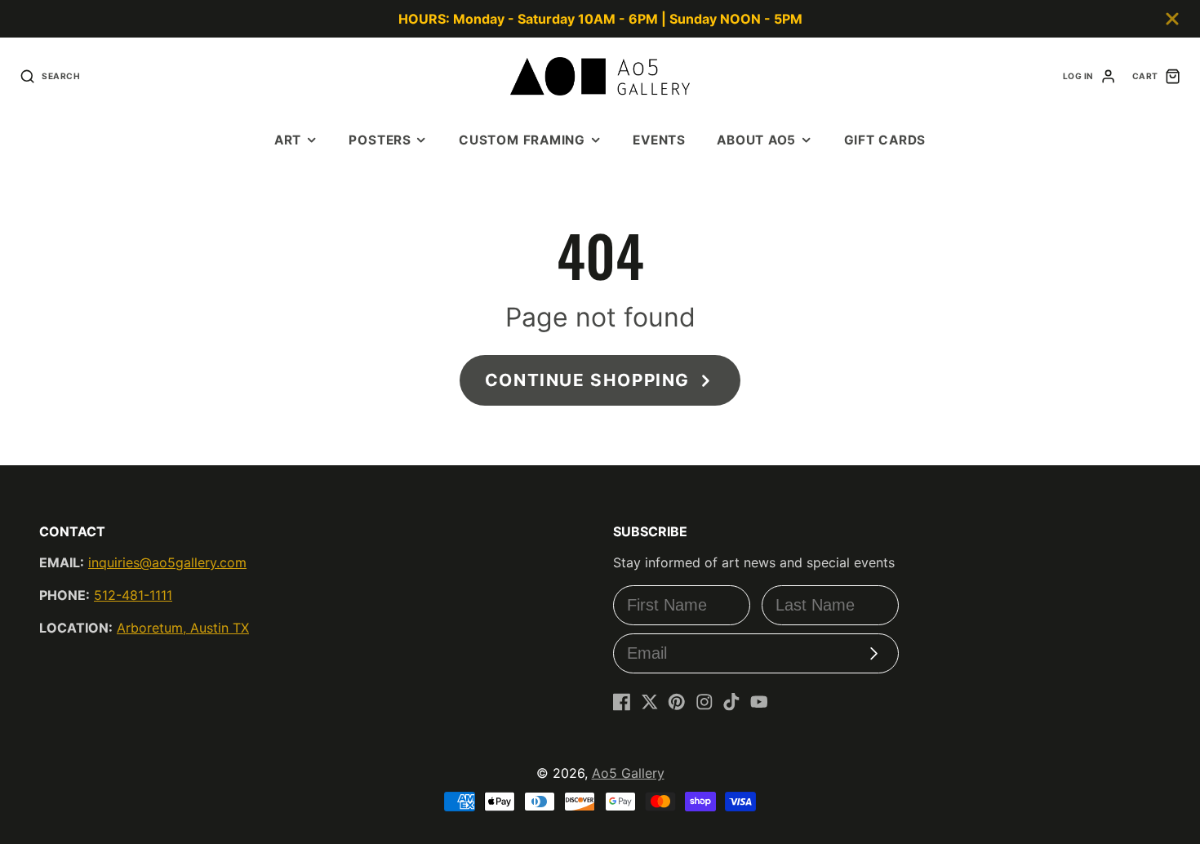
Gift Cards (885, 140)
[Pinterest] (677, 702)
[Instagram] (704, 702)
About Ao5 (756, 140)
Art (287, 140)
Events (659, 140)
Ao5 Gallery (628, 773)
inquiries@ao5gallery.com (167, 562)
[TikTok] (731, 702)
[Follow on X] (650, 702)
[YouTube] (759, 702)
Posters (380, 140)
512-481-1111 (133, 595)
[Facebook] (622, 702)
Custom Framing (522, 140)
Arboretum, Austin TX (183, 628)
